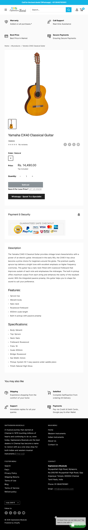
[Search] (69, 9)
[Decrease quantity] (20, 176)
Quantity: (12, 176)
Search (8, 466)
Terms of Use (10, 480)
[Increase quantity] (32, 176)
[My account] (77, 9)
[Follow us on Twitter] (10, 512)
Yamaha (11, 141)
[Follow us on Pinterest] (19, 512)
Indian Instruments (56, 437)
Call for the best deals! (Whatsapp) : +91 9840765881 (44, 2)
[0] (81, 9)
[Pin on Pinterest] (69, 144)
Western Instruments (57, 433)
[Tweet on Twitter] (74, 144)
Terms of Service (12, 488)
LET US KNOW (35, 189)
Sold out (25, 185)
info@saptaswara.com (64, 489)
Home (7, 46)
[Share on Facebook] (65, 144)
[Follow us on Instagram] (14, 512)
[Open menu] (6, 10)
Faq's (7, 469)
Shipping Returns (12, 477)
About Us (52, 441)
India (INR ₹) (10, 503)
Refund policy (10, 492)
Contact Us (53, 444)
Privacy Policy (11, 473)
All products (15, 46)
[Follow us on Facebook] (6, 512)
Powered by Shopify (12, 523)
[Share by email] (78, 144)
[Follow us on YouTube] (23, 512)
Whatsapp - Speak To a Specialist (26, 196)
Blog (6, 484)
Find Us (20, 454)
